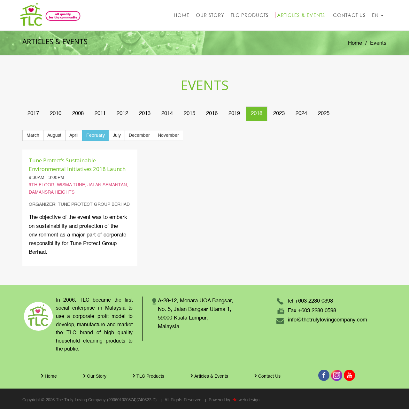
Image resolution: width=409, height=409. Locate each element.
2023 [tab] (279, 113)
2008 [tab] (78, 113)
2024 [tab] (301, 113)
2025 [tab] (323, 113)
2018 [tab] (256, 113)
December (139, 135)
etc (234, 400)
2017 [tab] (33, 113)
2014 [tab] (167, 113)
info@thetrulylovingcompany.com (327, 320)
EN (376, 15)
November (168, 135)
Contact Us (269, 376)
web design (249, 400)
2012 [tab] (122, 113)
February (95, 135)
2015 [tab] (189, 113)
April (73, 135)
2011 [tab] (100, 113)
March (33, 135)
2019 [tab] (234, 113)
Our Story (96, 376)
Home (355, 43)
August (54, 135)
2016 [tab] (212, 113)
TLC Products (150, 376)
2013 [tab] (144, 113)
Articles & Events (211, 376)
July (117, 135)
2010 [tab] (55, 113)
